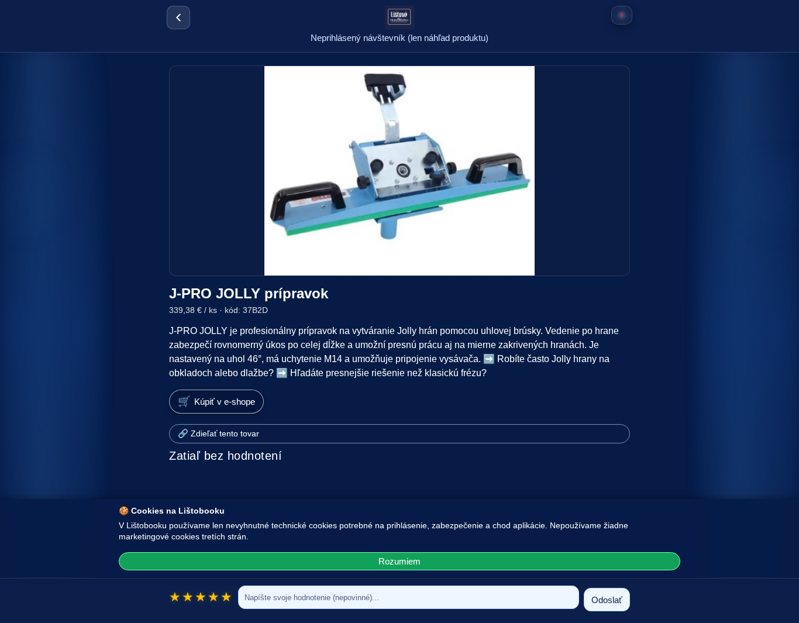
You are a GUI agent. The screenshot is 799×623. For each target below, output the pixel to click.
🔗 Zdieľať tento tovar (218, 433)
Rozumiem (399, 561)
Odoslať (606, 600)
